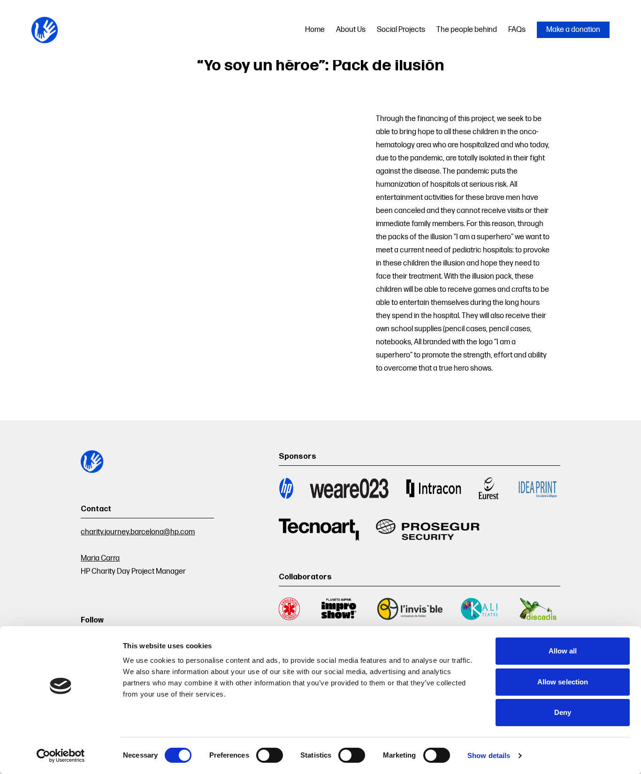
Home (315, 29)
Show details (488, 755)
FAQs (517, 29)
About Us (351, 29)
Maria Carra (100, 558)
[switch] (269, 755)
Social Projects (401, 29)
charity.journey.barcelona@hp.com (138, 532)
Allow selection (562, 682)
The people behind (466, 29)
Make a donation (573, 29)
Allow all (563, 651)
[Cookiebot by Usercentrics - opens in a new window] (61, 756)
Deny (562, 712)
